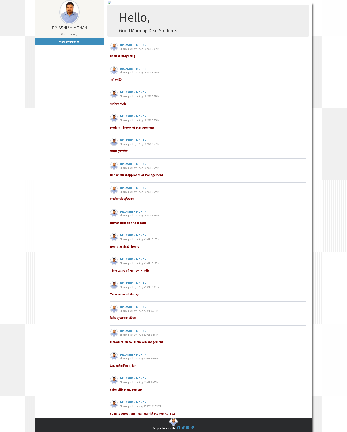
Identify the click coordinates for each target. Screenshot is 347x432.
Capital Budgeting (122, 56)
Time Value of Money (124, 294)
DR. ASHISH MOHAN (133, 45)
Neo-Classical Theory (124, 246)
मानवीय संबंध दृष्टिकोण (122, 199)
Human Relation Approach (128, 223)
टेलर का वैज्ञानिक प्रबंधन (123, 366)
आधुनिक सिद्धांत (118, 103)
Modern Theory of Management (132, 127)
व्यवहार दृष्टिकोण (118, 151)
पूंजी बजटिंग (116, 80)
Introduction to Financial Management (136, 342)
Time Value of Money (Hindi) (129, 270)
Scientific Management (126, 389)
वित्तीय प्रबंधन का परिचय (123, 318)
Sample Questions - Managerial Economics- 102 (142, 413)
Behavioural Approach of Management (136, 175)
